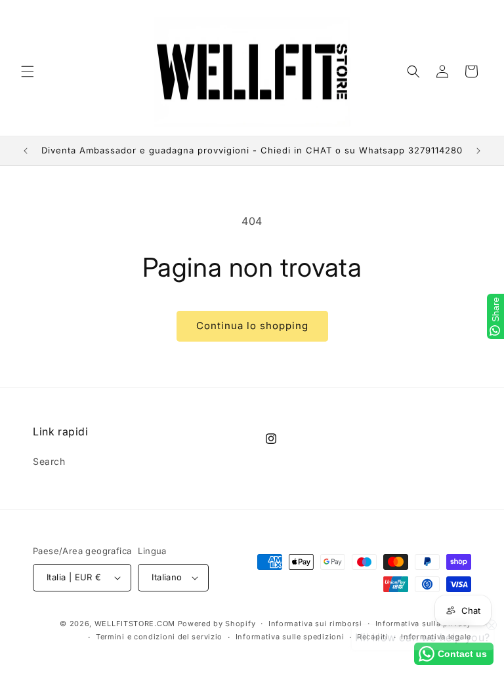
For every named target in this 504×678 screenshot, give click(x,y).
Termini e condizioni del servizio (159, 636)
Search (49, 461)
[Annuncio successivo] (478, 150)
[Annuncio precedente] (25, 150)
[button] (27, 71)
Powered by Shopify (217, 623)
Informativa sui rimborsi (315, 623)
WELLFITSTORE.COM (134, 623)
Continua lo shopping (252, 325)
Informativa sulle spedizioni (290, 636)
